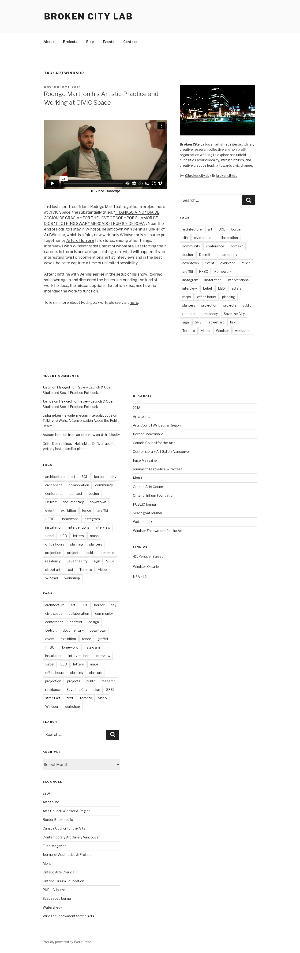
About (49, 42)
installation (212, 280)
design (187, 255)
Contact (130, 42)
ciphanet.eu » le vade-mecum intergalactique (77, 415)
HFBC (203, 271)
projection (209, 305)
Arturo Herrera (80, 240)
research (189, 314)
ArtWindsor (54, 235)
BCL (221, 229)
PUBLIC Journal (54, 890)
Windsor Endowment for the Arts (68, 916)
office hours (206, 297)
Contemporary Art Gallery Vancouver (71, 837)
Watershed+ (52, 907)
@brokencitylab (197, 175)
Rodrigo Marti (102, 206)
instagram (190, 280)
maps (186, 297)
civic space (202, 238)
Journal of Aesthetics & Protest (67, 855)
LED (221, 288)
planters (188, 305)
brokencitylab (226, 175)
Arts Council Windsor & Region (66, 811)
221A (46, 793)
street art (216, 322)
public (247, 305)
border (236, 229)
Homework (223, 271)
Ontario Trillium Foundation (63, 881)
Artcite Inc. (51, 802)
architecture (192, 229)
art (210, 229)
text (233, 322)
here (134, 302)
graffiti (187, 271)
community (191, 246)
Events (108, 42)
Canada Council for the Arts (64, 828)
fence (246, 263)
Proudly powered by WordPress (67, 942)
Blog (90, 42)
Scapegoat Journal (57, 898)
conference (215, 246)
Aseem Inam (53, 435)
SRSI (198, 322)
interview (189, 288)
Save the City (234, 314)
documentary (227, 255)
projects (229, 305)
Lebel (207, 288)
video (205, 331)
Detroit (204, 255)
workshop (243, 331)
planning (228, 297)
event (209, 263)
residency (210, 314)
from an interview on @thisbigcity (94, 435)
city (185, 238)
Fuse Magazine (55, 846)
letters (236, 288)
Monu (47, 863)
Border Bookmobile (58, 820)
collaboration (228, 238)
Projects (70, 42)
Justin (47, 387)
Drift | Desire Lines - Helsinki (65, 444)
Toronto (188, 331)
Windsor (222, 331)
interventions (238, 280)
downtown (190, 263)
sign (185, 322)
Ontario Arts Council (58, 872)
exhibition (228, 263)
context (236, 246)
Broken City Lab (88, 16)
